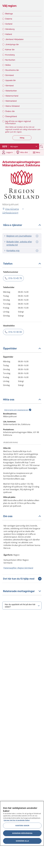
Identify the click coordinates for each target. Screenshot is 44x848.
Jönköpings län (12, 44)
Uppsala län (10, 80)
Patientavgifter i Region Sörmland (18, 568)
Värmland (9, 85)
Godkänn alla (22, 841)
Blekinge (9, 13)
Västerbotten (11, 90)
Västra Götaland (12, 106)
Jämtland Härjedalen (14, 39)
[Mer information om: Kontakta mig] (37, 250)
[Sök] (41, 146)
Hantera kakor (22, 825)
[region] (22, 823)
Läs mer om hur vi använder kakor (17, 820)
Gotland (8, 24)
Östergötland (11, 116)
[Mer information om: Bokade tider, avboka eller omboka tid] (37, 241)
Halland (8, 34)
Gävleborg (10, 29)
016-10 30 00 (15, 331)
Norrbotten (10, 60)
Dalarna (8, 19)
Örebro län (10, 111)
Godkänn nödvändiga (22, 833)
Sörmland (9, 75)
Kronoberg (10, 55)
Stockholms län (12, 70)
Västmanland (11, 101)
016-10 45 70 (15, 278)
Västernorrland (11, 96)
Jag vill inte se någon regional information (18, 122)
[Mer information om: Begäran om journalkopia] (37, 236)
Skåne (8, 65)
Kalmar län (10, 49)
